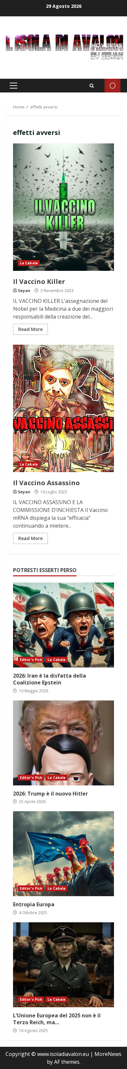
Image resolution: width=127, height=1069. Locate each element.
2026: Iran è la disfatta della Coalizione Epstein (63, 625)
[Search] (92, 85)
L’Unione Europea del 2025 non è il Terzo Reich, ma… (63, 964)
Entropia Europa (63, 853)
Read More (30, 329)
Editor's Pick (31, 659)
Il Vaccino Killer (63, 207)
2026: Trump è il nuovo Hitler (63, 742)
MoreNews (107, 1054)
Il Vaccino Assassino (63, 408)
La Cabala (29, 263)
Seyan (24, 290)
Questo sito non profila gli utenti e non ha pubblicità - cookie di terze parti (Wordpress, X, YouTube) (112, 85)
